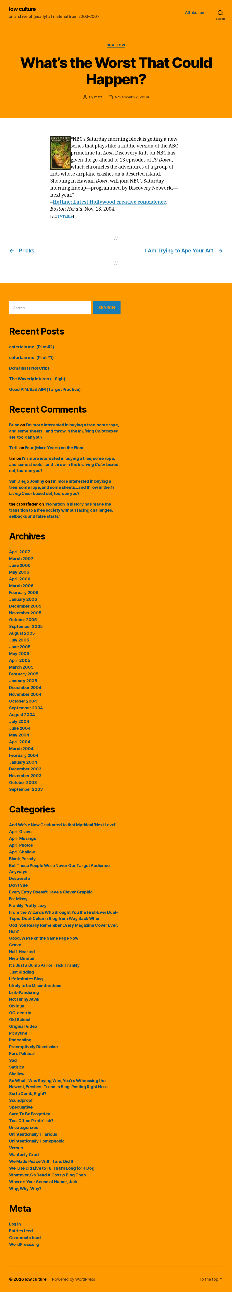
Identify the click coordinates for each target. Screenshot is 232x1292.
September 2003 (26, 789)
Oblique (16, 1006)
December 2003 (25, 769)
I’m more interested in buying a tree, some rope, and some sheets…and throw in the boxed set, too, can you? (64, 431)
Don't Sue (18, 885)
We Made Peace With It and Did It (41, 1161)
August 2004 (22, 714)
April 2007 (19, 551)
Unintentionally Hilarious (33, 1134)
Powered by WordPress (73, 1279)
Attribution (194, 12)
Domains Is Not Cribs (29, 368)
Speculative (21, 1107)
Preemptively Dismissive (33, 1046)
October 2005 (23, 619)
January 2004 (23, 762)
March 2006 (21, 585)
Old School (19, 1019)
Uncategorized (24, 1127)
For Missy (18, 898)
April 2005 (19, 660)
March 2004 (21, 748)
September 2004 (26, 707)
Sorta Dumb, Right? (27, 1093)
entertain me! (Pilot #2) (31, 346)
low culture (22, 9)
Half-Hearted (22, 951)
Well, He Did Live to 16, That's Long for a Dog (51, 1168)
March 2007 (21, 558)
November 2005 (25, 612)
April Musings (22, 838)
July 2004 (19, 721)
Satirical (17, 1067)
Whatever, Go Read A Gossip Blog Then (47, 1175)
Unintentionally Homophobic (37, 1141)
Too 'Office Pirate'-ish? (31, 1120)
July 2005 (19, 640)
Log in (15, 1224)
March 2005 (21, 667)
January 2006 (23, 599)
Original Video (23, 1026)
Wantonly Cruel (24, 1154)
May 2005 (19, 653)
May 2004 (19, 735)
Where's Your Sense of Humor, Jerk (43, 1181)
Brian (14, 425)
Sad (13, 1060)
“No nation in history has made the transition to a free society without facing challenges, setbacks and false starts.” (61, 510)
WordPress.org (24, 1244)
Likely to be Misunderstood (35, 985)
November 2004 (25, 694)
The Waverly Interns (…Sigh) (37, 378)
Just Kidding (21, 972)
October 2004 (23, 701)
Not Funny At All (24, 999)
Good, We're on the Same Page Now (43, 938)
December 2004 (25, 687)
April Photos (21, 845)
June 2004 (20, 728)
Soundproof (20, 1100)
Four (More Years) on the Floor (54, 447)
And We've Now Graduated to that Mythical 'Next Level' (62, 824)
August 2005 (22, 633)
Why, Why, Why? (25, 1188)
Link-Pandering (24, 992)
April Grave (20, 831)
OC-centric (20, 1012)
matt (98, 97)
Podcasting (20, 1040)
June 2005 (20, 646)
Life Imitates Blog (26, 978)
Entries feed (21, 1230)
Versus (16, 1147)
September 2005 (26, 626)
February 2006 (24, 592)
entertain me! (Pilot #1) (31, 357)
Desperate (19, 878)
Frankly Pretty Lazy (28, 905)
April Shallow (22, 852)
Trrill (13, 447)
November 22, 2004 (132, 97)
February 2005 (24, 674)
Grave (15, 945)
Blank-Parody (22, 858)
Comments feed (25, 1237)
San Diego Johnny (26, 481)
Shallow (116, 45)
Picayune (18, 1033)
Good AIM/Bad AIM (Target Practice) (45, 389)
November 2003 (25, 775)
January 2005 (23, 680)
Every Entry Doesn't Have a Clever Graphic (51, 892)
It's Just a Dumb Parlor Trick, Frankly (44, 965)
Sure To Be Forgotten (29, 1114)
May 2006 (19, 572)
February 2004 (24, 755)
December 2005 (25, 606)
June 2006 (20, 565)
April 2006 (19, 579)
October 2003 (23, 782)
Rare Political (22, 1053)
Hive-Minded (21, 958)
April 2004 (19, 741)
